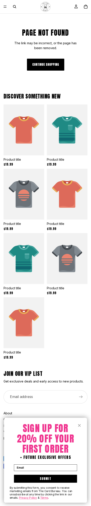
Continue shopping (45, 64)
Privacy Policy (28, 497)
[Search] (14, 7)
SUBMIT (45, 478)
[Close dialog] (79, 425)
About (8, 413)
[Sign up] (80, 397)
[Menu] (5, 7)
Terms (44, 497)
